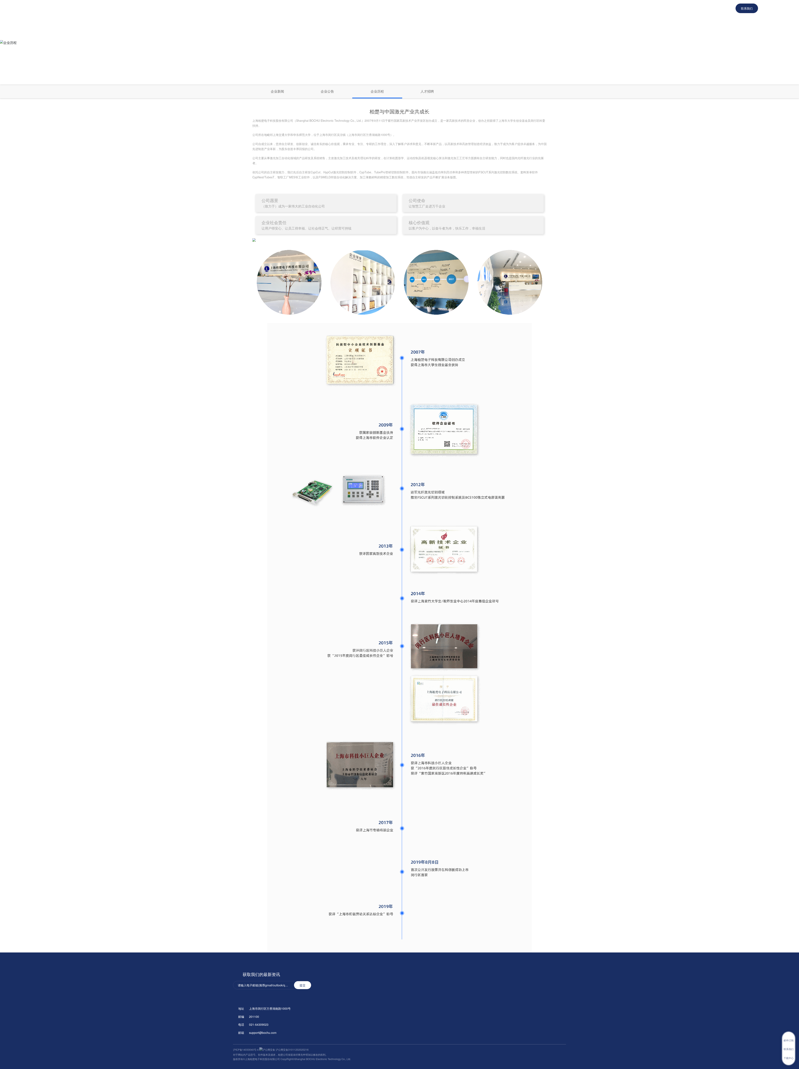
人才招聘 (427, 91)
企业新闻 (277, 91)
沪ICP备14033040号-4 (246, 1049)
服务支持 (503, 8)
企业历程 (377, 91)
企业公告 (327, 91)
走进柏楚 (529, 8)
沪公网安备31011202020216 (292, 1049)
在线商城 (477, 8)
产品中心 (451, 8)
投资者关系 (556, 8)
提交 (302, 985)
